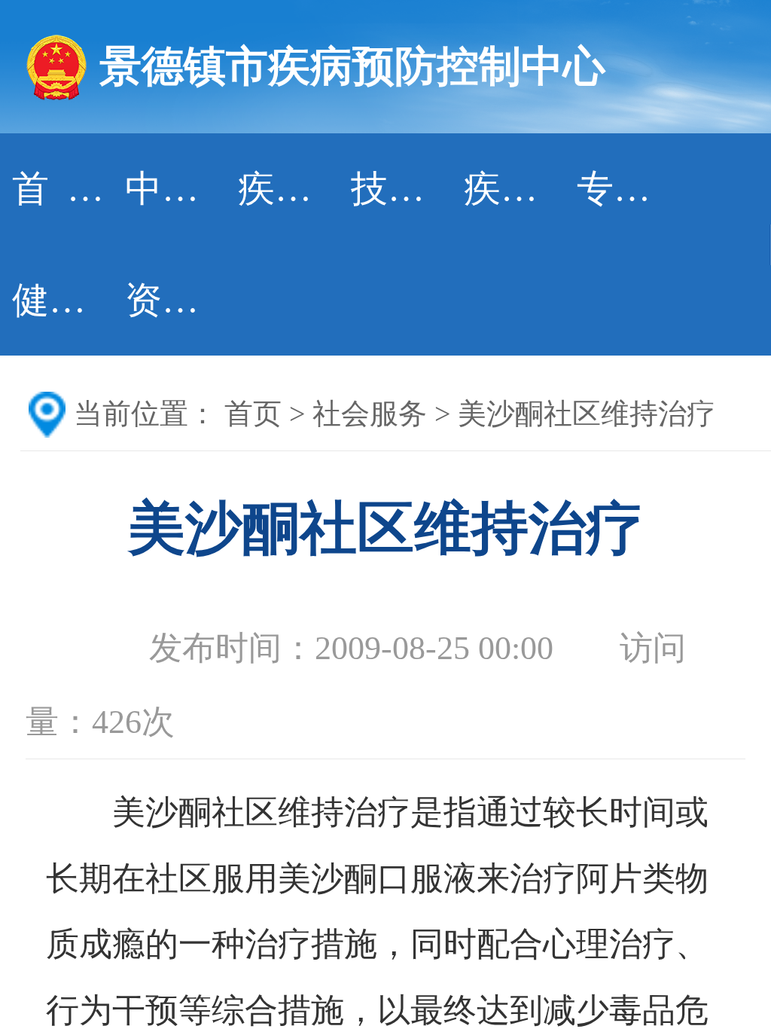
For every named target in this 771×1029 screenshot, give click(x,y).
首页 (253, 413)
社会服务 (369, 413)
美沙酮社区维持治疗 (586, 413)
